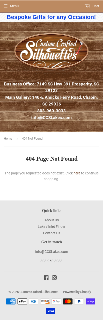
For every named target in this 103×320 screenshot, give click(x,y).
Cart (95, 6)
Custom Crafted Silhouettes (39, 292)
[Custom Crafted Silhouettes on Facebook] (46, 278)
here (77, 173)
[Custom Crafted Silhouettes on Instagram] (54, 278)
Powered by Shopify (77, 292)
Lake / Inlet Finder (52, 227)
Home (8, 138)
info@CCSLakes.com (51, 117)
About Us (51, 220)
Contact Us (51, 233)
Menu (14, 6)
